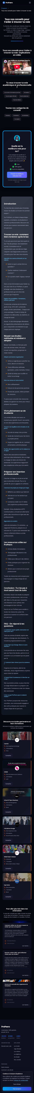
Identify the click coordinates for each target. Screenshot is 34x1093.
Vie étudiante (25, 115)
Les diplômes (17, 1054)
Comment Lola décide (7, 1070)
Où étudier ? (27, 92)
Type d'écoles (17, 1049)
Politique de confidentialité (21, 1080)
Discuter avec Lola (6, 1046)
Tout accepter (17, 1089)
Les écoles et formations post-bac (12, 92)
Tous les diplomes (24, 96)
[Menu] (29, 2)
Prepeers (4, 8)
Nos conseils (17, 1059)
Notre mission (5, 1067)
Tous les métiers (17, 100)
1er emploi (17, 119)
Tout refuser (17, 1084)
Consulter (8, 755)
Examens (8, 115)
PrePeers (5, 1026)
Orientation (16, 115)
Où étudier (17, 1057)
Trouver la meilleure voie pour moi (17, 175)
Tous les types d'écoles (11, 96)
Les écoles (17, 1046)
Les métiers (17, 1051)
